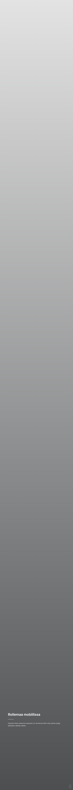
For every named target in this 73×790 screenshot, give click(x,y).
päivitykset (11, 725)
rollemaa (17, 725)
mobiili (58, 723)
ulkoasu (23, 725)
